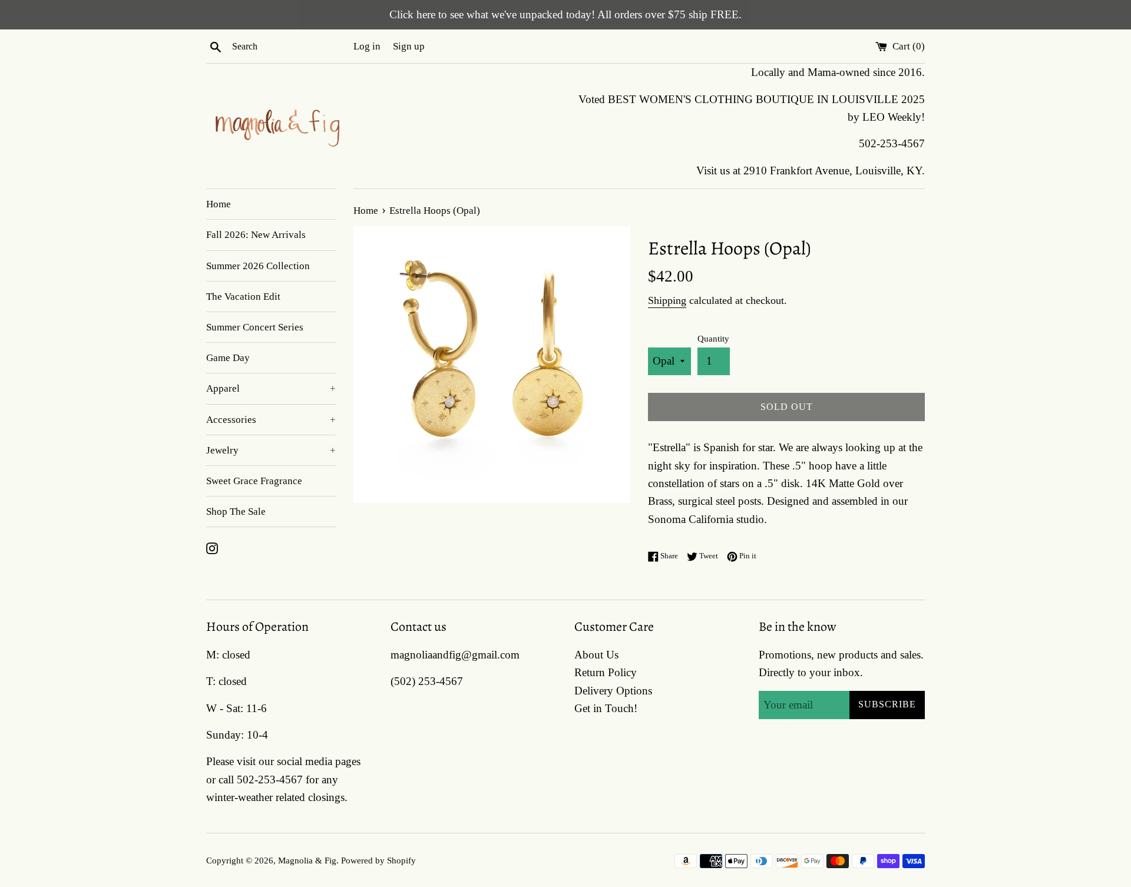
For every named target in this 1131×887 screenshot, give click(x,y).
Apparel (271, 388)
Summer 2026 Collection (258, 266)
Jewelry (271, 450)
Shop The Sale (236, 511)
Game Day (228, 357)
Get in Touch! (605, 708)
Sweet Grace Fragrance (254, 480)
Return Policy (605, 672)
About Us (596, 654)
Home (218, 204)
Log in (367, 46)
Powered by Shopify (378, 860)
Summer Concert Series (254, 327)
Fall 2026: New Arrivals (256, 234)
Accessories (271, 419)
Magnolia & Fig (307, 860)
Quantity (713, 338)
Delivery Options (613, 690)
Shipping (667, 300)
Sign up (409, 46)
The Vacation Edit (243, 296)
